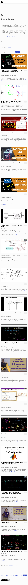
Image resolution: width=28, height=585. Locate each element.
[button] (25, 70)
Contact (20, 575)
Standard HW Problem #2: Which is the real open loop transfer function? (11, 343)
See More (25, 111)
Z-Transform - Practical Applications (10, 132)
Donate (24, 575)
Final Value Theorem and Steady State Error (12, 551)
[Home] (2, 1)
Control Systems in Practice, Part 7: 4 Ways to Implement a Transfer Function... (11, 71)
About (2, 575)
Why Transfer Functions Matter (9, 284)
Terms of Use (15, 575)
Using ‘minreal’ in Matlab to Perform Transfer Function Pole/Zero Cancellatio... (12, 463)
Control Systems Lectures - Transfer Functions (10, 434)
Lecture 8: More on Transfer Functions (10, 255)
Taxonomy (6, 575)
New (10, 52)
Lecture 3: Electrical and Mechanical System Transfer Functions (11, 404)
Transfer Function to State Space (9, 522)
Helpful (4, 52)
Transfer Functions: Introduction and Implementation (10, 374)
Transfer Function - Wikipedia (9, 36)
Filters (17, 52)
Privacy (10, 575)
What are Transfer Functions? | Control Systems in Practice (10, 194)
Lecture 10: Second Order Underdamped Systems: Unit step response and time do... (11, 313)
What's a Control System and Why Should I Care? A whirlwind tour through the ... (11, 102)
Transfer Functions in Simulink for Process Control (11, 225)
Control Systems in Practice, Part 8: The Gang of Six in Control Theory (12, 163)
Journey (10, 47)
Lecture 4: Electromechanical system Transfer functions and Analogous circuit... (11, 493)
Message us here (12, 565)
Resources (4, 47)
